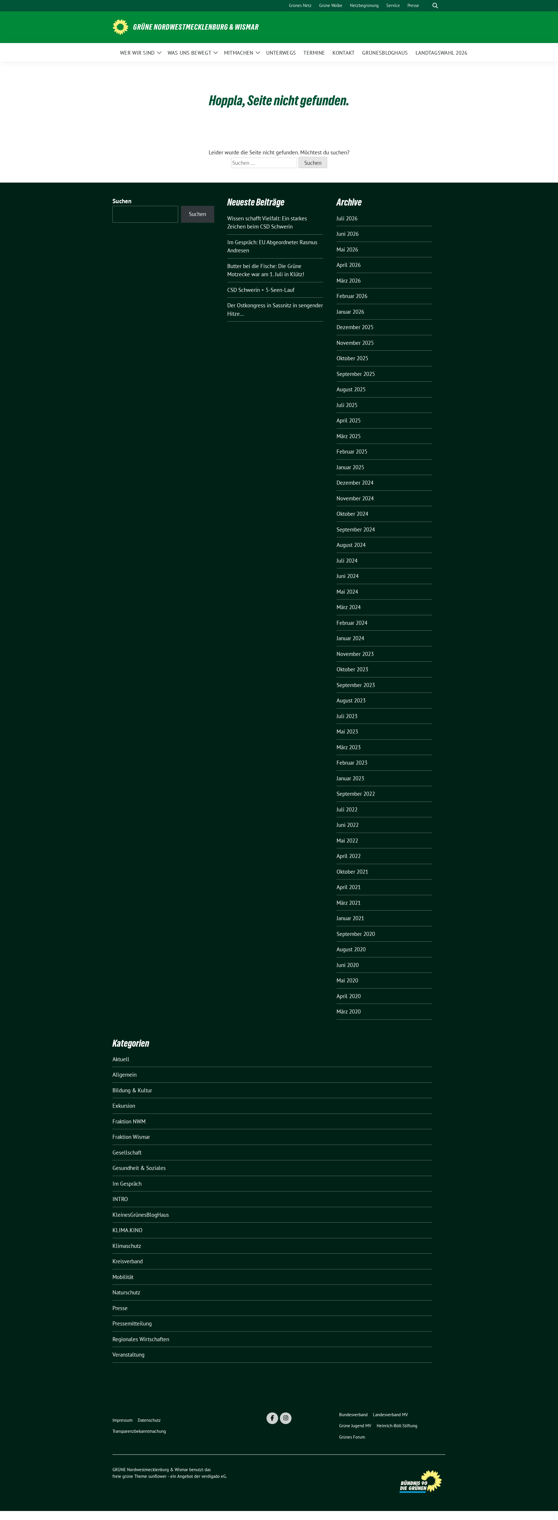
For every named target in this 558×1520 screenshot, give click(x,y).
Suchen (122, 201)
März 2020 (349, 1011)
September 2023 (356, 684)
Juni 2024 (348, 575)
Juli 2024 (347, 560)
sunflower (157, 1476)
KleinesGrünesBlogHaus (140, 1214)
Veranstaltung (128, 1354)
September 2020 (356, 933)
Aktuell (120, 1059)
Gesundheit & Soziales (139, 1167)
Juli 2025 (347, 405)
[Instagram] (285, 1418)
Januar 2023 (350, 778)
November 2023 (355, 653)
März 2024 (349, 607)
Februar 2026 (352, 295)
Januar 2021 (350, 918)
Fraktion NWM (129, 1121)
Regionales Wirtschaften (140, 1339)
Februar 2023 (352, 762)
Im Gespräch (127, 1183)
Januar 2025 (350, 467)
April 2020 (349, 996)
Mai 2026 (347, 249)
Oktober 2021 (352, 871)
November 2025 (355, 342)
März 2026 (349, 280)
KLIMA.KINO (127, 1230)
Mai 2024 (347, 591)
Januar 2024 (350, 638)
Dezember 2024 (355, 482)
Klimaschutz (126, 1245)
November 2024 (355, 498)
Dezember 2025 (355, 327)
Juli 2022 (347, 809)
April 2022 (349, 855)
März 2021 (349, 902)
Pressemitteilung (132, 1323)
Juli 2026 (347, 218)
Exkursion (123, 1105)
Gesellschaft (127, 1152)
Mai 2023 (347, 731)
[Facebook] (272, 1418)
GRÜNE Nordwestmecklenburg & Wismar (196, 27)
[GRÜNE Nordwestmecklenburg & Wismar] (120, 26)
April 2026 (349, 264)
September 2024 (356, 529)
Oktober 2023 (352, 669)
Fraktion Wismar (131, 1136)
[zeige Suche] (435, 5)
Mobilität (122, 1276)
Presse (120, 1308)
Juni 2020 (348, 964)
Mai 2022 (347, 840)
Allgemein (124, 1074)
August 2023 (351, 700)
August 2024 (351, 544)
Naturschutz (126, 1292)
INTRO (120, 1199)
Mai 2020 (347, 980)
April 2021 (349, 887)
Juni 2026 (348, 233)
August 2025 (351, 389)
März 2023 (349, 747)
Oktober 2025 (352, 358)
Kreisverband (127, 1261)
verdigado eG (213, 1476)
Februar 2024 (352, 622)
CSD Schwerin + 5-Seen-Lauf (260, 289)
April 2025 (349, 420)
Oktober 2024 (352, 513)
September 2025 (356, 373)
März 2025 (349, 436)
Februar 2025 (352, 451)
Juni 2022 (348, 824)
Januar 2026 (350, 311)
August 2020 (351, 949)
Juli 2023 (347, 716)
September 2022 (356, 793)
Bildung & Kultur (132, 1090)
